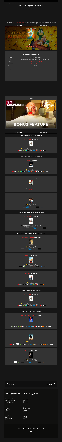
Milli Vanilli (6, 404)
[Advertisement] (31, 14)
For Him (24, 418)
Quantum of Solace (27, 332)
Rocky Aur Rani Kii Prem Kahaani (10, 400)
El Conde (6, 407)
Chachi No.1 (25, 417)
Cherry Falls (12, 384)
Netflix (14, 3)
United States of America (35, 63)
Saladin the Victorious (28, 178)
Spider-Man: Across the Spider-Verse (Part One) (12, 398)
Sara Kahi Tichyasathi (26, 412)
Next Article (50, 383)
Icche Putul (24, 419)
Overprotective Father (45, 67)
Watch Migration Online (18, 25)
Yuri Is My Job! (25, 416)
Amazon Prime (24, 3)
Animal (20, 67)
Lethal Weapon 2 (28, 195)
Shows (36, 3)
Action (13, 22)
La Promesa (25, 410)
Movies (31, 3)
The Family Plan (7, 419)
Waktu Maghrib (7, 415)
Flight (37, 67)
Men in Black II (28, 160)
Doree (24, 415)
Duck (32, 67)
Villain (51, 67)
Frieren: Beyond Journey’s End (27, 399)
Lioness (24, 400)
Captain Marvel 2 (7, 401)
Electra (24, 404)
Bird (28, 67)
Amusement (50, 384)
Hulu (18, 3)
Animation (19, 22)
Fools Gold (27, 255)
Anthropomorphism (24, 67)
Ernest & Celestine (27, 139)
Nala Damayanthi (25, 402)
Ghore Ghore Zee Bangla (26, 408)
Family (35, 67)
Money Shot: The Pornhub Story (10, 402)
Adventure (16, 22)
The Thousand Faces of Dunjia (27, 237)
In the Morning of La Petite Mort (10, 412)
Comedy (23, 22)
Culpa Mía (6, 410)
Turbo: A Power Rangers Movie (27, 315)
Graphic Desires (7, 399)
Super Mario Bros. (7, 403)
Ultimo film (6, 416)
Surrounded (7, 408)
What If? (6, 417)
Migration (40, 67)
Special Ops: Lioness (26, 407)
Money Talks (27, 273)
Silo (23, 401)
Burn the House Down (26, 398)
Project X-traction (7, 409)
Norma (6, 411)
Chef (30, 67)
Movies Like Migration (44, 25)
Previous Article (12, 383)
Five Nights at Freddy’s (8, 418)
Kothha (24, 409)
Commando (27, 350)
